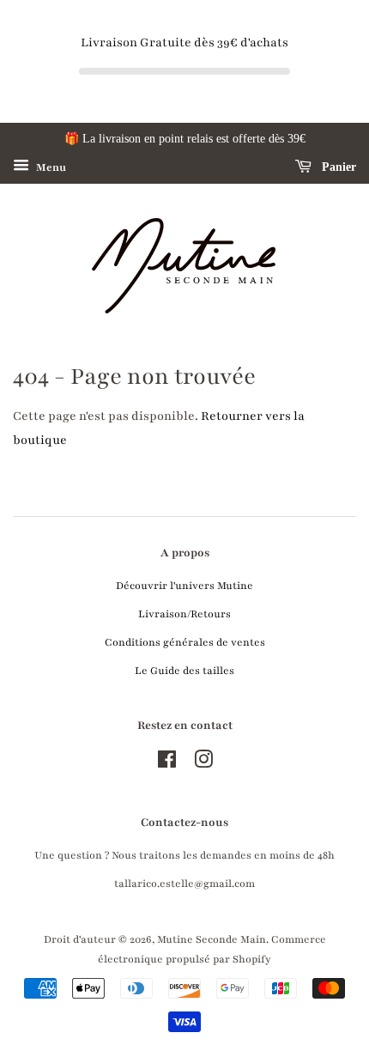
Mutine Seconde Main (211, 939)
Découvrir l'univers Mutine (184, 585)
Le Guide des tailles (184, 670)
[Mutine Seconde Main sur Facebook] (167, 763)
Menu (49, 167)
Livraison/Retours (184, 614)
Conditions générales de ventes (185, 642)
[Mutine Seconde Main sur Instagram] (203, 763)
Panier (337, 167)
